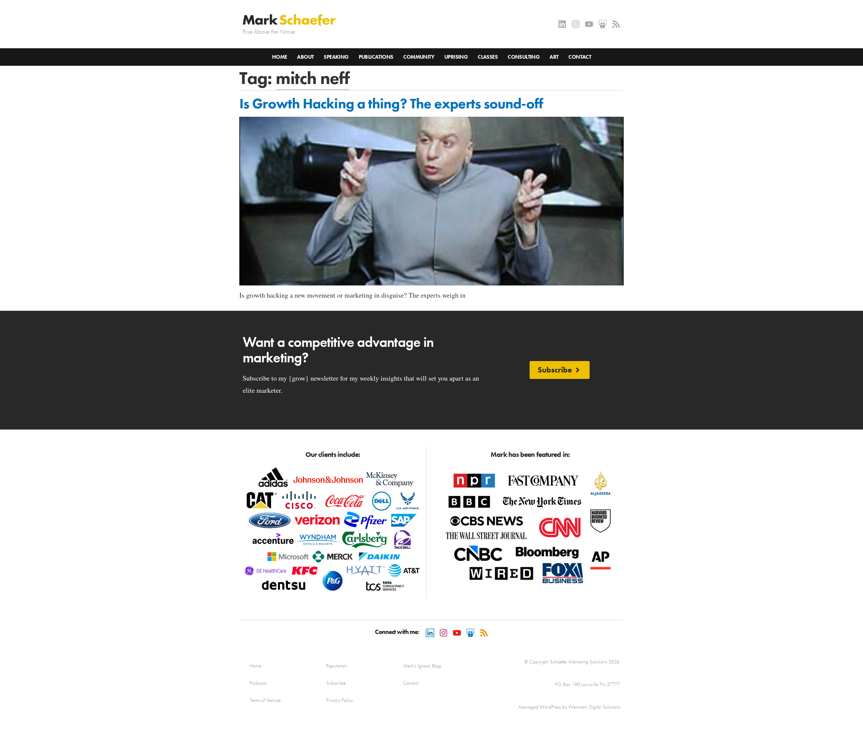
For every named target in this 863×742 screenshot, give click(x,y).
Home (279, 56)
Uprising (456, 56)
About (305, 56)
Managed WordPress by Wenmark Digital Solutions (569, 707)
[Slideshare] (602, 24)
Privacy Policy (339, 700)
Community (418, 56)
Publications (376, 56)
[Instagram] (575, 24)
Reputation (336, 665)
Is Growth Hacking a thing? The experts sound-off (391, 103)
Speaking (336, 56)
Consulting (523, 56)
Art (553, 56)
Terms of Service (265, 700)
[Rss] (616, 24)
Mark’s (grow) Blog (422, 665)
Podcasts (258, 683)
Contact (579, 56)
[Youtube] (589, 24)
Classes (488, 56)
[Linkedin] (562, 24)
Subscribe (336, 683)
